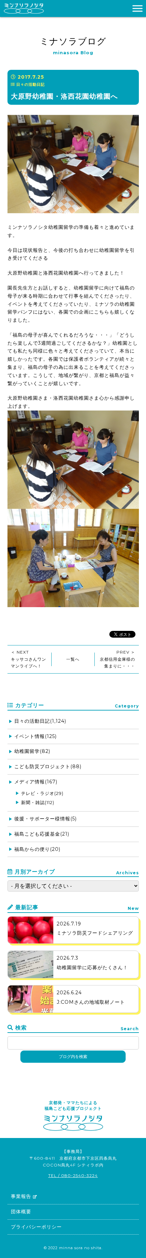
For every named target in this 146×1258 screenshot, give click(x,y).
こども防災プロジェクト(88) (47, 766)
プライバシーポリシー (36, 1227)
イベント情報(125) (35, 736)
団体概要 (21, 1212)
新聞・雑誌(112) (37, 802)
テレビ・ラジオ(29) (42, 793)
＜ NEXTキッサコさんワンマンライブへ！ (28, 659)
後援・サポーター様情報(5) (45, 819)
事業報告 (21, 1196)
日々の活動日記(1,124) (40, 721)
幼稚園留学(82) (32, 751)
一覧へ (72, 659)
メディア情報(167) (35, 782)
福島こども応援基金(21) (41, 834)
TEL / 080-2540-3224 (73, 1175)
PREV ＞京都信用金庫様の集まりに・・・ (117, 659)
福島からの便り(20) (37, 849)
